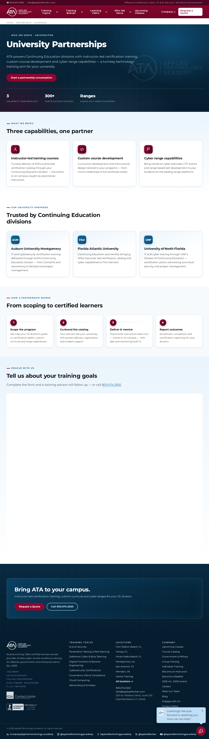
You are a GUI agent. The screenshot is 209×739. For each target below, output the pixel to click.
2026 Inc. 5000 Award (174, 681)
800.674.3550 (111, 385)
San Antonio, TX (125, 666)
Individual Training (172, 666)
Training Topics (46, 11)
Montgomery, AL (125, 661)
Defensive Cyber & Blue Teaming (87, 656)
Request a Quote (186, 11)
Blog (165, 696)
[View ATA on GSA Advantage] (21, 696)
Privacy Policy (170, 706)
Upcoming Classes (141, 11)
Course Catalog (171, 651)
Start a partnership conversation (31, 77)
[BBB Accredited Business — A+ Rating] (22, 707)
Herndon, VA (123, 671)
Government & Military (175, 656)
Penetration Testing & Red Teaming (89, 651)
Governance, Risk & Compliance (87, 675)
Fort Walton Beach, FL (128, 646)
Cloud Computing (79, 680)
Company (167, 11)
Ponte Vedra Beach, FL (128, 656)
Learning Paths (95, 11)
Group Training (170, 661)
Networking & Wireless (82, 685)
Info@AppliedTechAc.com (41, 2)
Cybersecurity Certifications (85, 670)
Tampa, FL (122, 651)
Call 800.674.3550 (62, 606)
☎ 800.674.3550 (15, 2)
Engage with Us (171, 701)
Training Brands (71, 11)
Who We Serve (119, 11)
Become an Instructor (174, 671)
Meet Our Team (171, 691)
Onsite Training (124, 676)
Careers (166, 686)
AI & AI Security (78, 646)
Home (10, 22)
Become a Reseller (172, 676)
